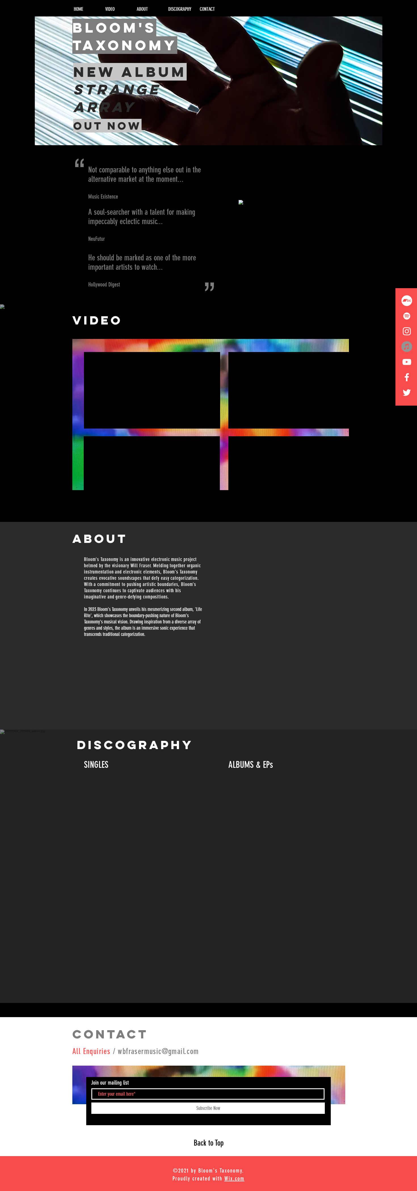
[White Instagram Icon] (406, 331)
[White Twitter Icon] (406, 392)
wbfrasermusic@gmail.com (158, 1051)
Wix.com (234, 1178)
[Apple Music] (406, 346)
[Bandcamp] (406, 300)
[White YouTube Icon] (406, 362)
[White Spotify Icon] (406, 316)
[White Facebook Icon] (406, 377)
